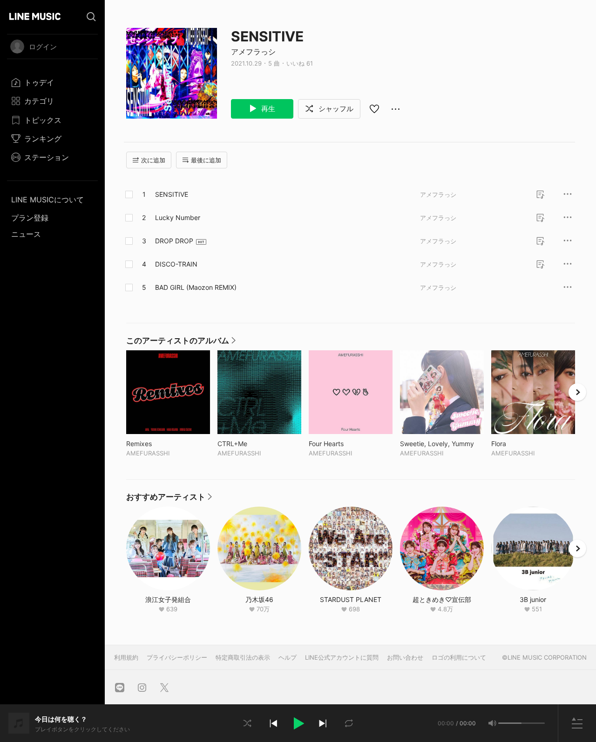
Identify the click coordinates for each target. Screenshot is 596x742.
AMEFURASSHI (147, 453)
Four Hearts (345, 444)
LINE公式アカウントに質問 (342, 657)
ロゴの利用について (459, 657)
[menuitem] (52, 82)
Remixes (158, 444)
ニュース (26, 234)
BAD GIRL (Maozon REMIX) (196, 287)
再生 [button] (267, 108)
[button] (298, 723)
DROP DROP (174, 241)
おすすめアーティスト (169, 499)
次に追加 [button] (153, 160)
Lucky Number (177, 217)
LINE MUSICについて (47, 199)
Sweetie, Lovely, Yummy (442, 444)
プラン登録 (29, 217)
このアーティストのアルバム (181, 342)
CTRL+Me (251, 444)
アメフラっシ (253, 51)
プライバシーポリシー (177, 657)
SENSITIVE (171, 194)
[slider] (510, 723)
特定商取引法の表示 (243, 657)
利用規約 (126, 657)
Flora (518, 444)
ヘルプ (287, 657)
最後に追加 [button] (206, 160)
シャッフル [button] (335, 108)
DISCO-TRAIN (176, 264)
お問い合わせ (405, 657)
